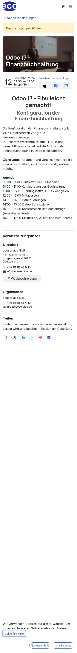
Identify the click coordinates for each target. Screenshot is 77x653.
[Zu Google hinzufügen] (66, 85)
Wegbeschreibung (23, 278)
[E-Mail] (49, 337)
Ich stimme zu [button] (63, 645)
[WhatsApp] (31, 337)
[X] (14, 337)
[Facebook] (6, 337)
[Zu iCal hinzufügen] (44, 85)
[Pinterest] (40, 337)
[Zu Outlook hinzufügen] (56, 85)
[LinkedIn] (23, 337)
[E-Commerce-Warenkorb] (63, 6)
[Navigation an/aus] (70, 6)
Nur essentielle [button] (40, 645)
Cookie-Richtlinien (14, 633)
